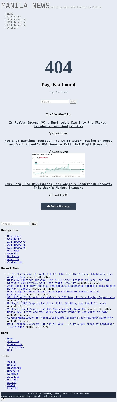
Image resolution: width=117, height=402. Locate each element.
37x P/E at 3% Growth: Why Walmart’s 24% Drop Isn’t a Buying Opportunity (61, 297)
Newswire (13, 370)
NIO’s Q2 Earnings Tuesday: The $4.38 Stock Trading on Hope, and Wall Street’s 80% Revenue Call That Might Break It (58, 142)
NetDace (12, 379)
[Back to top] (3, 399)
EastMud (12, 373)
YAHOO (11, 362)
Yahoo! (57, 393)
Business (13, 256)
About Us (13, 259)
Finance (12, 253)
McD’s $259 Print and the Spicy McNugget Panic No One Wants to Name (57, 312)
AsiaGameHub (34, 393)
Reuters (65, 393)
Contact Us (15, 262)
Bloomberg (14, 368)
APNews (74, 393)
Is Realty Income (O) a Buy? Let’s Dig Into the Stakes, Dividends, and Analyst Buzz (58, 124)
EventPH (12, 388)
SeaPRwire (14, 16)
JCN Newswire (16, 22)
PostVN (11, 382)
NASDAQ (11, 365)
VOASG (11, 385)
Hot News (13, 250)
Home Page (14, 236)
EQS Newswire (16, 25)
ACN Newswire (16, 19)
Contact (12, 28)
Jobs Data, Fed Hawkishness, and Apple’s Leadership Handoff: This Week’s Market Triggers (58, 186)
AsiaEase (13, 376)
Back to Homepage (60, 206)
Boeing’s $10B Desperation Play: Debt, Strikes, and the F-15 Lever (56, 303)
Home (10, 13)
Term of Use (15, 347)
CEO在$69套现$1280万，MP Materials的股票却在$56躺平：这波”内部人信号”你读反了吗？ (60, 317)
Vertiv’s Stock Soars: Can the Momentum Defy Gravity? (47, 309)
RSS (9, 350)
